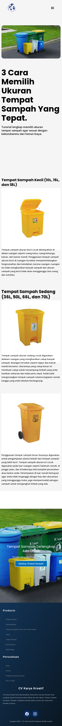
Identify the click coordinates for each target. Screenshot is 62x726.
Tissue (8, 634)
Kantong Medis (11, 624)
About (8, 665)
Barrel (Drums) (10, 644)
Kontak (8, 671)
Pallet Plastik (10, 649)
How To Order (10, 681)
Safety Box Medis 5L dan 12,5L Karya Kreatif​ (21, 629)
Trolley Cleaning (11, 639)
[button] (52, 7)
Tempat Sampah (11, 619)
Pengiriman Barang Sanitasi (15, 676)
